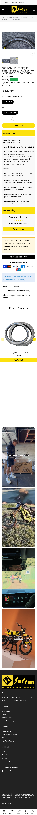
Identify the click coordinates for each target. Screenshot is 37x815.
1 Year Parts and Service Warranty (16, 290)
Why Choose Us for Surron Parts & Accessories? (16, 296)
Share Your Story (8, 721)
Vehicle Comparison (20, 700)
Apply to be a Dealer (9, 734)
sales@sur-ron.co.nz (12, 246)
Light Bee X (16, 697)
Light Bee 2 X (27, 697)
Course (4, 758)
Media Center (7, 717)
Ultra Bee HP (6, 700)
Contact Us (6, 761)
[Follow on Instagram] (6, 770)
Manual (4, 714)
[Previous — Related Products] (2, 339)
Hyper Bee (5, 697)
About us (5, 751)
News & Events (7, 755)
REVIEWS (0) (9, 210)
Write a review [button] (18, 229)
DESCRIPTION (9, 133)
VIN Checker (6, 738)
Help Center (6, 711)
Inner (7, 83)
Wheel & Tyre (6, 85)
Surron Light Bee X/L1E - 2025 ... (18, 353)
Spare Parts (25, 83)
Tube (32, 83)
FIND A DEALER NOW (18, 257)
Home (3, 17)
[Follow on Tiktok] (10, 770)
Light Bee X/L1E (15, 83)
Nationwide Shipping (11, 286)
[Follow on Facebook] (2, 770)
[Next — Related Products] (34, 339)
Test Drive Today (8, 741)
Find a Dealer (6, 731)
